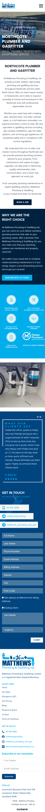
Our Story (6, 692)
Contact (5, 715)
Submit (36, 640)
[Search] (5, 27)
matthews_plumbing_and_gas (21, 524)
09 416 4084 (12, 507)
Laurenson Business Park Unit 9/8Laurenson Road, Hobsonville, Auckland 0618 (18, 793)
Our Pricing (7, 701)
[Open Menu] (41, 6)
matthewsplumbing (16, 516)
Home (4, 688)
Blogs (4, 706)
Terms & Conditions (10, 719)
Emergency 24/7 (9, 697)
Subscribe (9, 776)
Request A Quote (9, 710)
